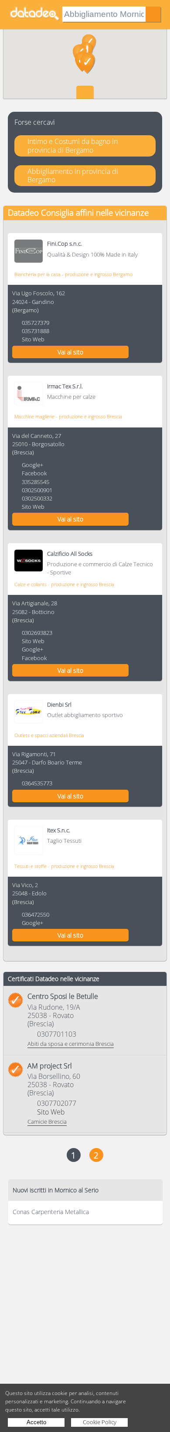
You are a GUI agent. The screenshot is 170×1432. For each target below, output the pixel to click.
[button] (87, 63)
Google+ (32, 465)
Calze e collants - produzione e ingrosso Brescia (64, 584)
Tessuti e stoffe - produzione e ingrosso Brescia (64, 866)
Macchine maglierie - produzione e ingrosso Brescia (68, 416)
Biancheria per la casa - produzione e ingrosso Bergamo (73, 274)
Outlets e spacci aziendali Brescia (49, 735)
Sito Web (33, 339)
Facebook (34, 473)
